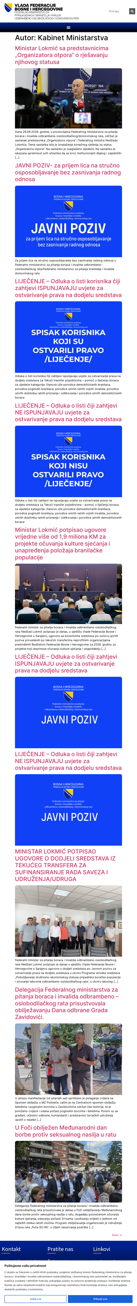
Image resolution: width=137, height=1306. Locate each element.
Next (117, 1235)
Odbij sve (35, 1298)
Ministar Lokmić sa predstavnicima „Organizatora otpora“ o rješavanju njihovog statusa (61, 55)
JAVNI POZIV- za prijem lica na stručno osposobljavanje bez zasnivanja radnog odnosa (68, 172)
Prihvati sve (100, 1298)
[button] (69, 27)
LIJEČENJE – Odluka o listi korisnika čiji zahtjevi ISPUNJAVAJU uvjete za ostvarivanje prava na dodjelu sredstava (68, 288)
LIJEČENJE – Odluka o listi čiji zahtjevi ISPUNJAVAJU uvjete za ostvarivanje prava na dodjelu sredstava (66, 663)
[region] (68, 1283)
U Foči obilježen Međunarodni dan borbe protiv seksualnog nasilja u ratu (65, 1131)
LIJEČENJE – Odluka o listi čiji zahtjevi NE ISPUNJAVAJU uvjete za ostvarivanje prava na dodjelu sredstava (68, 412)
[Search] (132, 11)
